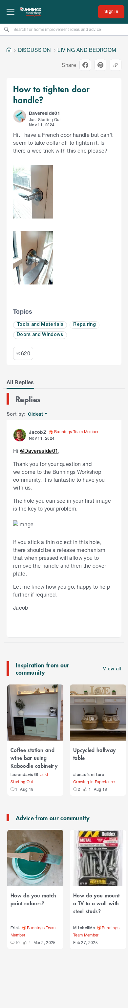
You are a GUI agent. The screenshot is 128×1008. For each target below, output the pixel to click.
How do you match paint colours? (33, 899)
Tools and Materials (40, 325)
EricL (15, 928)
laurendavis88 (24, 775)
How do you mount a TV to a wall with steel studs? (96, 903)
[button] (19, 116)
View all (112, 669)
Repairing (84, 325)
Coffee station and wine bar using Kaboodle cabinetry (34, 757)
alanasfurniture (88, 775)
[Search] (6, 29)
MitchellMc (84, 928)
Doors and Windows (40, 335)
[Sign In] (111, 11)
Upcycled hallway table (94, 754)
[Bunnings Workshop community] (31, 11)
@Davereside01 (39, 451)
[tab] (20, 382)
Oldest (36, 414)
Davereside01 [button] (44, 113)
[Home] (9, 49)
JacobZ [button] (37, 432)
